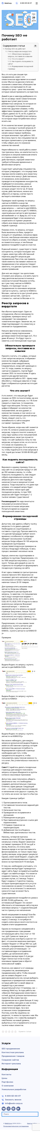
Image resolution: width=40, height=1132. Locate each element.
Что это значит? (18, 59)
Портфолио (7, 1082)
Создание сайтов (10, 1060)
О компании (8, 1086)
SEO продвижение (11, 1049)
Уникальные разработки (14, 1089)
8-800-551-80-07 (13, 1096)
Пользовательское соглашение (16, 1126)
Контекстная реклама (13, 1052)
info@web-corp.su (14, 1103)
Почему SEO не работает (15, 49)
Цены (4, 1078)
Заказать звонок (13, 1100)
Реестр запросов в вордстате (20, 51)
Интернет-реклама (11, 1064)
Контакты (6, 1074)
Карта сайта (32, 1123)
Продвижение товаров (13, 1056)
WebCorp (8, 1123)
